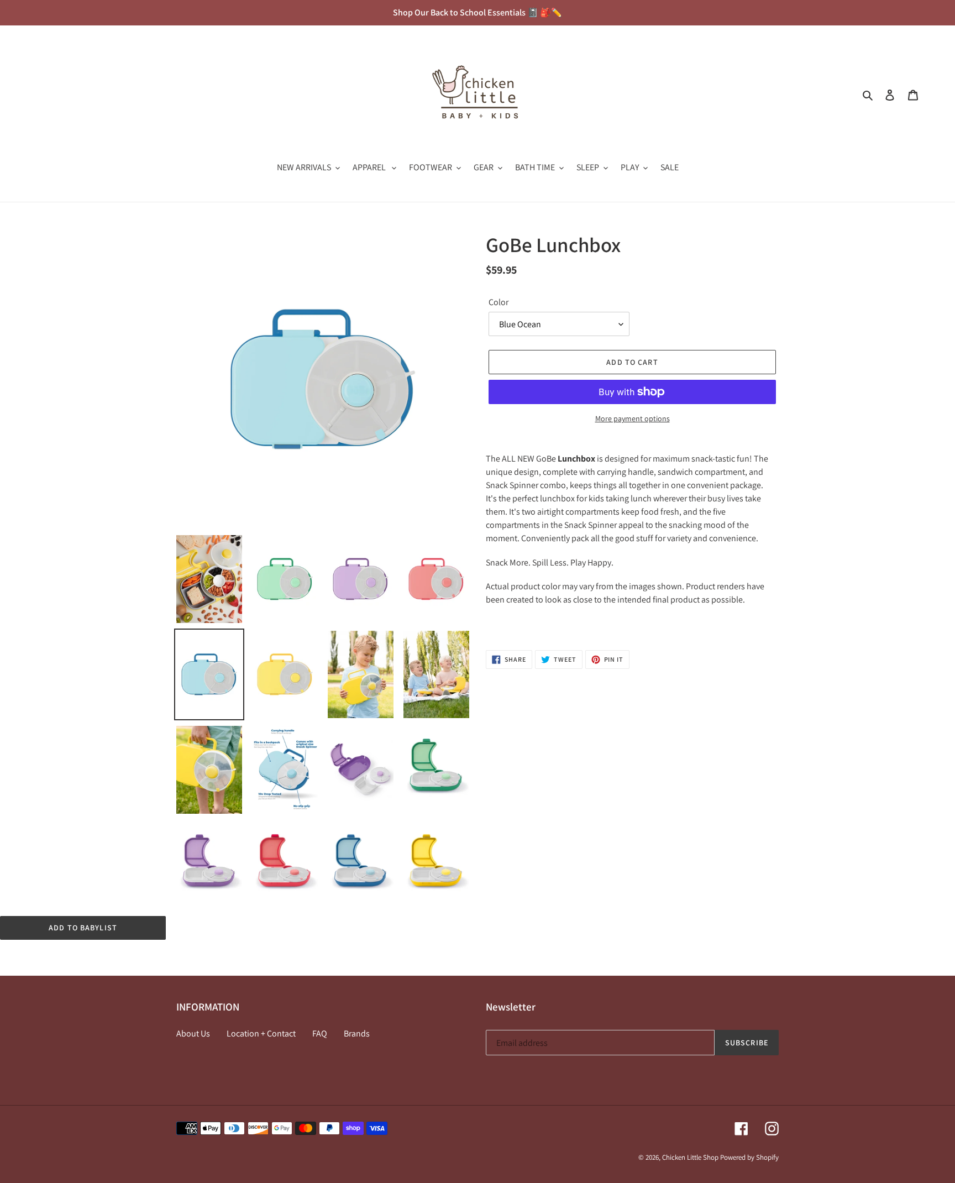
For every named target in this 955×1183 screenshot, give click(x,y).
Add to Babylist (83, 928)
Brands (357, 1033)
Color (498, 302)
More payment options (632, 418)
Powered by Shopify (749, 1157)
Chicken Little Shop (690, 1157)
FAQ (319, 1033)
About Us (193, 1033)
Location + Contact (261, 1033)
